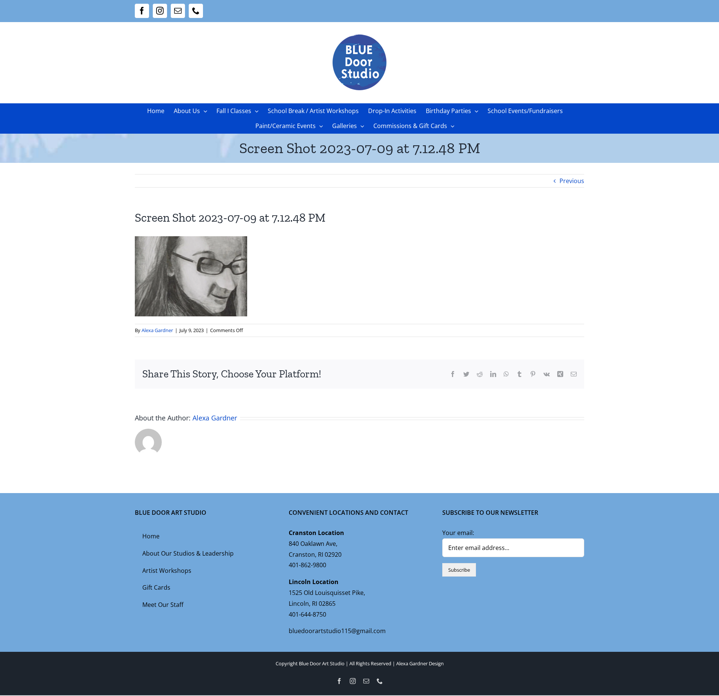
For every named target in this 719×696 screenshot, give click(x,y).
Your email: (458, 533)
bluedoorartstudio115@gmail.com (337, 631)
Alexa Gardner (157, 330)
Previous (571, 181)
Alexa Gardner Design (420, 663)
